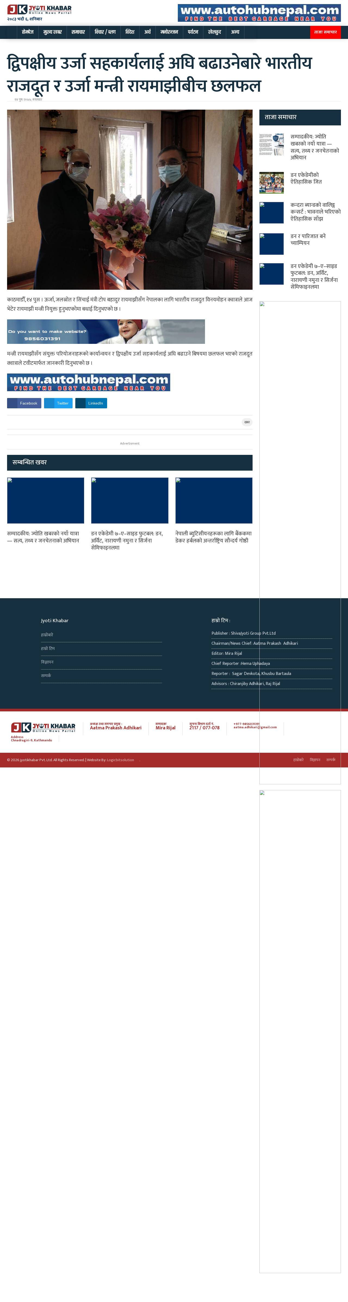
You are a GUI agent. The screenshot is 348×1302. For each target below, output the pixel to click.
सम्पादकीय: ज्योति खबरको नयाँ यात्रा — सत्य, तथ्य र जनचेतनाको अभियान (43, 537)
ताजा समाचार (325, 32)
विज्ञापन (47, 662)
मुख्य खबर (53, 32)
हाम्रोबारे (47, 635)
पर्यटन (193, 32)
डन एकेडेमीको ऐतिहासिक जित (306, 179)
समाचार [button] (78, 32)
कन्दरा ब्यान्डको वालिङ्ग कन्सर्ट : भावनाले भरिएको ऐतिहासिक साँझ (316, 212)
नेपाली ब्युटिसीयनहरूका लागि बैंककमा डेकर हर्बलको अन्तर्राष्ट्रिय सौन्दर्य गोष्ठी (213, 537)
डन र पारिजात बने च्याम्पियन (308, 240)
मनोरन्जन (169, 32)
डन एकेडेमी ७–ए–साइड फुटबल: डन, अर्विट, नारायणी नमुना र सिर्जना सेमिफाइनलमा (127, 540)
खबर (247, 422)
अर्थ (147, 32)
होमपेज (27, 32)
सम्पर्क (46, 676)
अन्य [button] (235, 32)
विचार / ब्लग (105, 32)
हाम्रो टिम (48, 648)
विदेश (130, 32)
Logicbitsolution (120, 760)
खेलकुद (214, 32)
